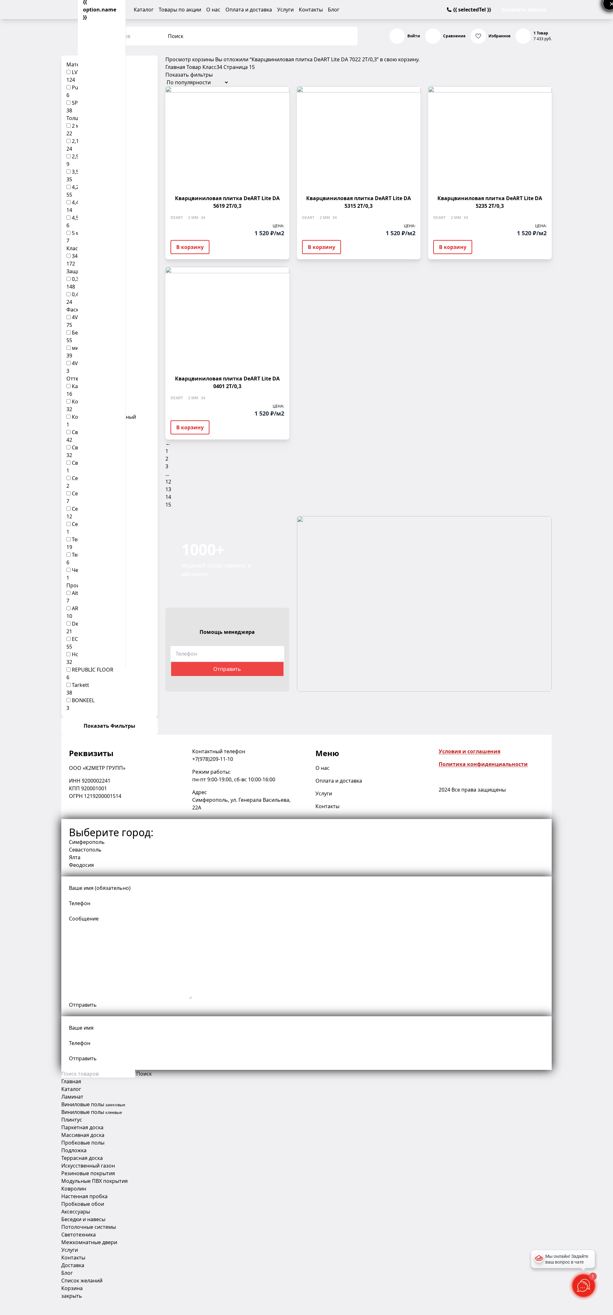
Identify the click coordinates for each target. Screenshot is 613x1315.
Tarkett (80, 684)
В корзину (190, 247)
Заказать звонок (524, 9)
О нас (213, 9)
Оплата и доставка (248, 9)
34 (75, 255)
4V (75, 317)
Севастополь (85, 849)
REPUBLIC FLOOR (92, 669)
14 (168, 496)
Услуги (285, 9)
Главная (175, 67)
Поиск (175, 36)
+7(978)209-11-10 (212, 759)
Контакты (311, 9)
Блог (333, 9)
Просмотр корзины (189, 59)
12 (168, 481)
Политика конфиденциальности (483, 764)
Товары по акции (180, 9)
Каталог (144, 9)
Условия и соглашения (469, 751)
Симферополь (87, 841)
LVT (76, 72)
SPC (76, 102)
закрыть (71, 1295)
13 (168, 489)
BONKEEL (83, 700)
